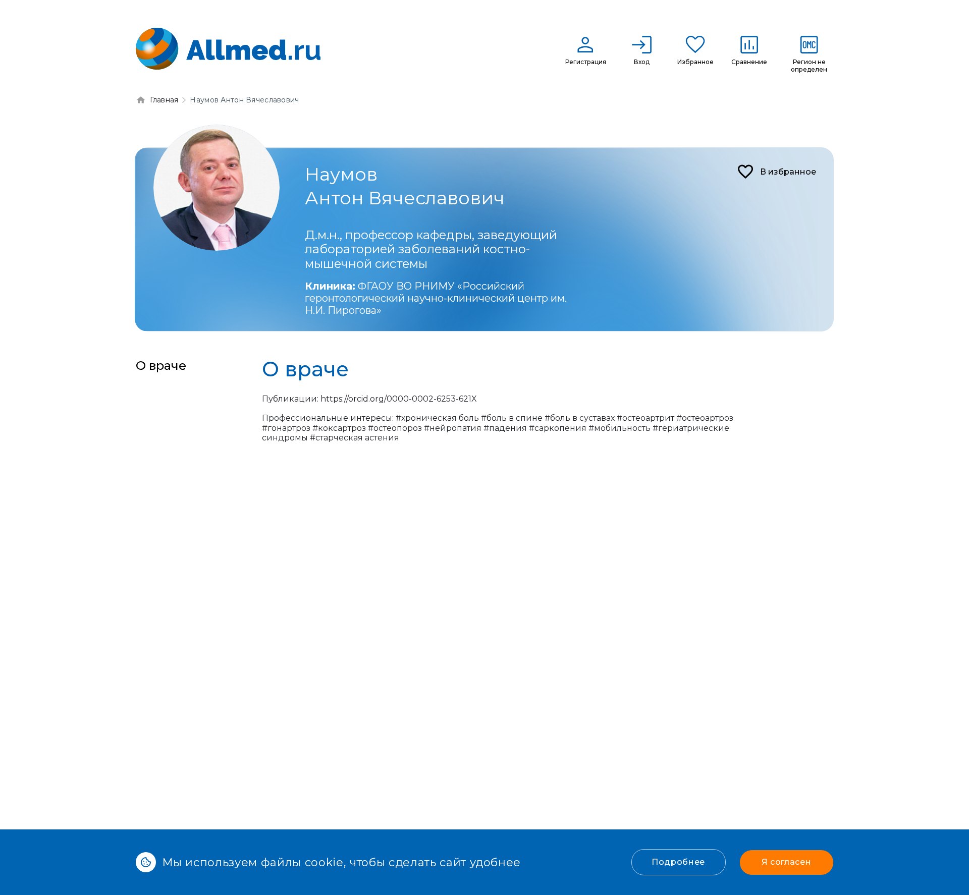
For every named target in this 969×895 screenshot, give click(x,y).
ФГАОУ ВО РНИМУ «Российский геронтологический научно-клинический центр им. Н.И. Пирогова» (436, 298)
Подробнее (678, 862)
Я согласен (786, 862)
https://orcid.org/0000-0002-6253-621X (398, 399)
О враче (161, 365)
